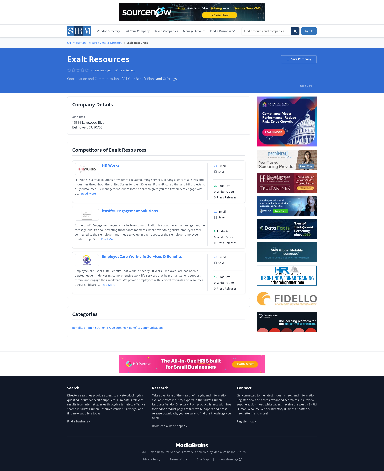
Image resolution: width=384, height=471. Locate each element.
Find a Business (220, 31)
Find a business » (78, 421)
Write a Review (125, 70)
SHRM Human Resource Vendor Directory (94, 43)
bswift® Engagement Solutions (130, 210)
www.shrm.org (228, 459)
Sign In (309, 31)
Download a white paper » (169, 426)
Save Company (301, 59)
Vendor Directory (108, 31)
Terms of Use (178, 459)
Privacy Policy (151, 459)
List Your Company (137, 31)
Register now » (246, 421)
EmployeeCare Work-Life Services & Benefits (142, 256)
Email (222, 166)
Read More (88, 193)
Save (221, 172)
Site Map (203, 459)
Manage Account (194, 31)
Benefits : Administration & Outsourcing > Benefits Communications (117, 328)
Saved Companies (166, 31)
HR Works (110, 165)
